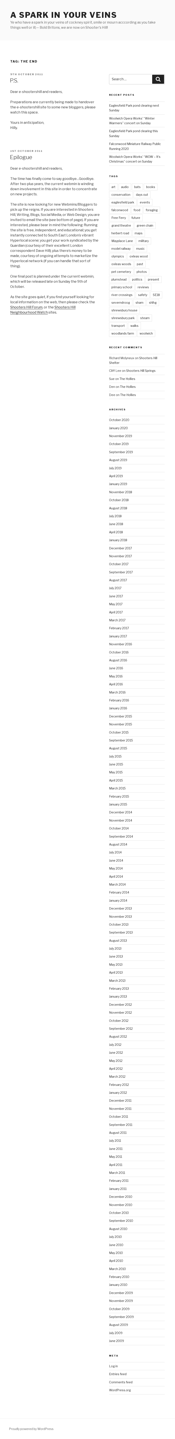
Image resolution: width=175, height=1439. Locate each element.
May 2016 (116, 676)
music (140, 248)
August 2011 (118, 1132)
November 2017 (120, 556)
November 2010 (120, 1205)
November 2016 (120, 644)
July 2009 (115, 1333)
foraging (152, 210)
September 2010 (121, 1220)
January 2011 (118, 1189)
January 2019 (118, 484)
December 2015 (120, 716)
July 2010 (115, 1237)
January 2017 (118, 636)
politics (137, 279)
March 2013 (117, 980)
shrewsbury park (123, 318)
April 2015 (116, 780)
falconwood (119, 210)
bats (137, 187)
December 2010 (120, 1196)
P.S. (14, 80)
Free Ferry (118, 218)
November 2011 (120, 1108)
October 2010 (119, 1213)
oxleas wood (139, 256)
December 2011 (120, 1100)
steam (145, 318)
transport (118, 325)
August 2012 (118, 1036)
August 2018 (118, 508)
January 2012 (118, 1092)
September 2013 (121, 932)
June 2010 (116, 1245)
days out (142, 194)
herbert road (120, 233)
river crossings (122, 295)
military (144, 241)
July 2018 (115, 516)
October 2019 (119, 444)
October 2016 (119, 652)
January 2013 (118, 996)
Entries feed (118, 1374)
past (140, 264)
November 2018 (120, 492)
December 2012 (120, 1004)
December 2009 (121, 1293)
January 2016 (118, 708)
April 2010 (116, 1261)
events (145, 202)
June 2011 (115, 1149)
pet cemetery (121, 271)
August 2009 (118, 1325)
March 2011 (117, 1173)
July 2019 (115, 468)
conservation (120, 194)
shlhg (153, 302)
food (137, 210)
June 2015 (116, 764)
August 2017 (118, 580)
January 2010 (118, 1285)
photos (142, 271)
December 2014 (120, 812)
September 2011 (120, 1125)
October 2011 (118, 1116)
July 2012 (115, 1044)
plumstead (119, 279)
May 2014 (116, 868)
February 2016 (119, 700)
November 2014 (120, 820)
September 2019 (121, 452)
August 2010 (118, 1229)
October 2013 (118, 924)
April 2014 (116, 876)
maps (139, 233)
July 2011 (115, 1140)
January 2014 (118, 900)
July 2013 (115, 948)
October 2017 (118, 564)
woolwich (146, 333)
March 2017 (117, 620)
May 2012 (115, 1060)
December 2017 (120, 548)
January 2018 (118, 540)
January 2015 (118, 804)
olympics (117, 256)
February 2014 (119, 892)
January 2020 (118, 428)
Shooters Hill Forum (26, 307)
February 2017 (119, 628)
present (153, 279)
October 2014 (119, 828)
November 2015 (120, 724)
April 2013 (116, 972)
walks (134, 325)
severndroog (120, 302)
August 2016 (118, 660)
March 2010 (117, 1269)
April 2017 (116, 612)
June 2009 (116, 1341)
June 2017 (116, 596)
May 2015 (116, 772)
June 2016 (116, 668)
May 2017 (115, 604)
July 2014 (115, 852)
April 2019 (116, 476)
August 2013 (118, 940)
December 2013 (120, 908)
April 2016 (116, 684)
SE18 (156, 295)
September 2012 (121, 1028)
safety (142, 295)
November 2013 (120, 916)
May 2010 (116, 1253)
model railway (121, 248)
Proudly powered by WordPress (31, 1429)
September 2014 (121, 836)
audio (125, 187)
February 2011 (118, 1180)
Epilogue (21, 157)
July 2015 (115, 756)
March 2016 (117, 692)
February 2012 (119, 1084)
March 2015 (117, 788)
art (113, 187)
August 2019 (118, 460)
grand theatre (121, 225)
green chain (145, 225)
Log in (113, 1366)
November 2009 (121, 1301)
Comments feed (121, 1382)
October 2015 (119, 732)
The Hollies (127, 379)
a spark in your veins (63, 15)
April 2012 (116, 1068)
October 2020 (119, 420)
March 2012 (117, 1076)
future (135, 218)
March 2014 (117, 884)
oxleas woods (121, 264)
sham (139, 302)
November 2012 (120, 1012)
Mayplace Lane (122, 241)
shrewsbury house (124, 310)
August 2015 (118, 748)
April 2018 (116, 532)
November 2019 (120, 436)
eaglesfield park (122, 202)
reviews (143, 287)
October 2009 (119, 1309)
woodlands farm (122, 333)
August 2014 (118, 844)
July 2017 (115, 588)
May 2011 (115, 1156)
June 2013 (116, 956)
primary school (121, 287)
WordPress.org (120, 1390)
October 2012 (118, 1020)
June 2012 (116, 1052)
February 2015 (119, 796)
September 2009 (121, 1317)
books (150, 187)
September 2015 (121, 740)
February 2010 (119, 1277)
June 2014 (116, 860)
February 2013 (119, 988)
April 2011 (115, 1165)
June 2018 (116, 524)
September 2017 (121, 572)
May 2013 (115, 964)
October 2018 (119, 500)
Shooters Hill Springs (141, 370)
